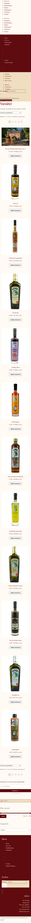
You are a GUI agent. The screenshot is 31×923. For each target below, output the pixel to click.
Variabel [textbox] (15, 830)
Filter (3, 816)
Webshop (7, 74)
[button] (15, 891)
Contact (6, 14)
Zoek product (3, 91)
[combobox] (15, 830)
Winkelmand (7, 10)
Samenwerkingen (9, 62)
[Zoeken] (4, 886)
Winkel (6, 8)
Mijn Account (8, 80)
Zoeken (4, 882)
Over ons (6, 1)
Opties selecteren (15, 156)
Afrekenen (7, 12)
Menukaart (7, 3)
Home (6, 38)
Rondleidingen (8, 5)
